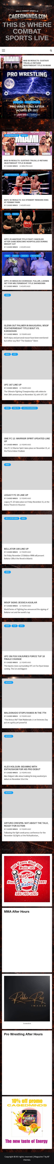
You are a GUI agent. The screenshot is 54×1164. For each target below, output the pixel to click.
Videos (25, 256)
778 (38, 849)
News (24, 135)
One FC (16, 408)
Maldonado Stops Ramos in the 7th (25, 713)
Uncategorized (29, 408)
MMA (7, 214)
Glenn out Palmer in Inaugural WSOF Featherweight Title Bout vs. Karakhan (26, 328)
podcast (18, 102)
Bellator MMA (12, 518)
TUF (14, 626)
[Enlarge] (46, 859)
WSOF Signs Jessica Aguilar (20, 602)
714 (16, 849)
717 (28, 849)
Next (42, 849)
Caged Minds (22, 115)
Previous (6, 849)
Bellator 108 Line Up (16, 549)
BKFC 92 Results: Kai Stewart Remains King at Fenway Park (36, 63)
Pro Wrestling (32, 102)
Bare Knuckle (12, 135)
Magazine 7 (39, 1156)
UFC (14, 354)
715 (20, 849)
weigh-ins (35, 256)
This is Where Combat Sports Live (27, 31)
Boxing (9, 682)
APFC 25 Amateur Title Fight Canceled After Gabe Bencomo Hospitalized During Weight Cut (26, 241)
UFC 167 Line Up (12, 385)
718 (32, 849)
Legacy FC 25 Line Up (16, 495)
